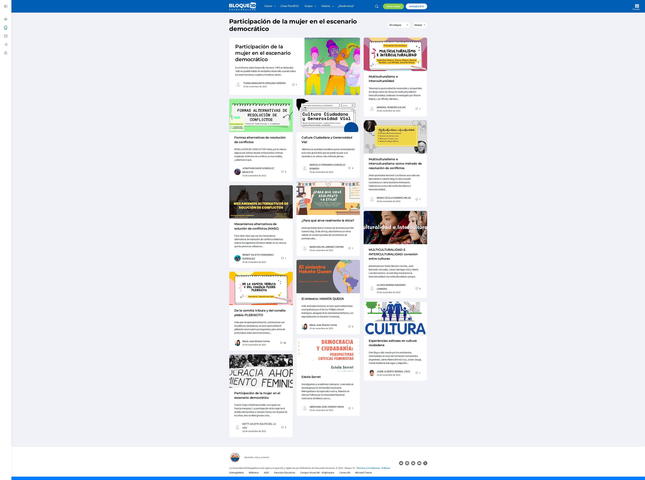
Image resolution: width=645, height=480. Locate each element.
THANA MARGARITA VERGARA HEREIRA (264, 83)
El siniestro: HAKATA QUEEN (323, 299)
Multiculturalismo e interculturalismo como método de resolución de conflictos (395, 163)
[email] (401, 463)
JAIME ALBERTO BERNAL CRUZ (393, 371)
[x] (425, 463)
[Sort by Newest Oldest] (420, 25)
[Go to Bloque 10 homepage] (242, 6)
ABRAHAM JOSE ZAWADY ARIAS (327, 406)
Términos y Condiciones (368, 468)
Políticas (385, 468)
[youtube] (419, 463)
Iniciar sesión (393, 6)
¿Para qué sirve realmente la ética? (328, 220)
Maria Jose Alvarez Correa (323, 325)
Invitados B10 (416, 6)
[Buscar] (376, 6)
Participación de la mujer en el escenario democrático (263, 52)
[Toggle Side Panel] (6, 6)
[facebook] (407, 463)
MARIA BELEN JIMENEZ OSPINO (327, 247)
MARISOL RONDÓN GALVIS (391, 107)
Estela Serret (311, 377)
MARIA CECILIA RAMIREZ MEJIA (394, 198)
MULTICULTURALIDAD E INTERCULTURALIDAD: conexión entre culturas (393, 254)
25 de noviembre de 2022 (255, 86)
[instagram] (413, 463)
